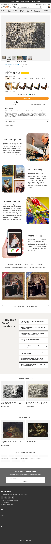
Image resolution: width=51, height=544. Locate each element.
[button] (3, 35)
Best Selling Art (37, 11)
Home (2, 13)
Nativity (32, 458)
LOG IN (48, 4)
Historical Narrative (43, 456)
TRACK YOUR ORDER (37, 4)
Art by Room (22, 11)
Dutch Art (35, 456)
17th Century (3, 456)
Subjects (15, 10)
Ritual (23, 460)
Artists (3, 10)
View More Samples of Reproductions (25, 306)
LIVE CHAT (15, 4)
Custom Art (29, 11)
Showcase (45, 10)
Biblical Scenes (19, 456)
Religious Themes (15, 460)
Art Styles (9, 11)
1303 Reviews (12, 67)
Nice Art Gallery (9, 7)
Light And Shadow (24, 458)
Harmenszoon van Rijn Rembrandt (11, 13)
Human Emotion (4, 458)
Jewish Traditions (14, 458)
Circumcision (27, 456)
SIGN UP (44, 4)
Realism (38, 458)
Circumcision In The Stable (25, 13)
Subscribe (25, 481)
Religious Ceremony (5, 460)
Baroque (11, 456)
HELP (9, 4)
